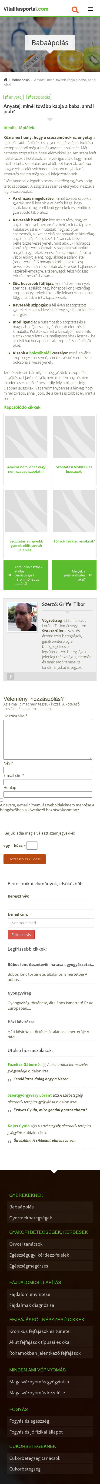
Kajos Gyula (19, 1125)
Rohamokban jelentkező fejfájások (45, 1353)
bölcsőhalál (40, 353)
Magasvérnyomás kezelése (37, 1392)
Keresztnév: (18, 896)
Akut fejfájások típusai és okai (40, 1342)
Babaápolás (21, 1207)
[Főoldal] (5, 79)
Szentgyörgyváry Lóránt (30, 1095)
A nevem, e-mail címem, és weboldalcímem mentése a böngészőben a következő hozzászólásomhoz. (47, 807)
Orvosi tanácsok (26, 1244)
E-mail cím (13, 775)
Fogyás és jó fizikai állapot (36, 1432)
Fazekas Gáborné (24, 1064)
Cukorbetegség (24, 1469)
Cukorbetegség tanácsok (34, 1458)
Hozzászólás (15, 716)
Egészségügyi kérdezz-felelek (39, 1255)
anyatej (16, 97)
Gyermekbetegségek (30, 1217)
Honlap (9, 787)
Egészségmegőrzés (28, 1266)
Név (8, 763)
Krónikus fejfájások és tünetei (40, 1331)
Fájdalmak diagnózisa (31, 1305)
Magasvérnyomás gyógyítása (39, 1381)
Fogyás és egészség (29, 1421)
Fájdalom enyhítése (29, 1294)
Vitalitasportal (26, 8)
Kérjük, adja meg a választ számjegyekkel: (39, 833)
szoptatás (41, 97)
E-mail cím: (18, 914)
